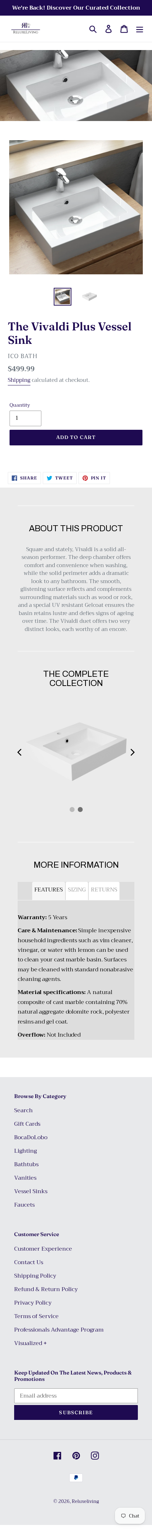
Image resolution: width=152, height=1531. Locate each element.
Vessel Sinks (30, 1191)
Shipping (19, 380)
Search (23, 1110)
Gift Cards (27, 1124)
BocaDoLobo (30, 1137)
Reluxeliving (85, 1501)
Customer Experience (43, 1249)
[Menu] (139, 29)
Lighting (25, 1151)
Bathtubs (26, 1164)
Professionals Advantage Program (59, 1330)
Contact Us (28, 1262)
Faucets (24, 1205)
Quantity (20, 405)
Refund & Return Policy (46, 1289)
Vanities (25, 1178)
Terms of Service (36, 1316)
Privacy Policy (33, 1303)
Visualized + (30, 1343)
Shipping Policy (35, 1276)
